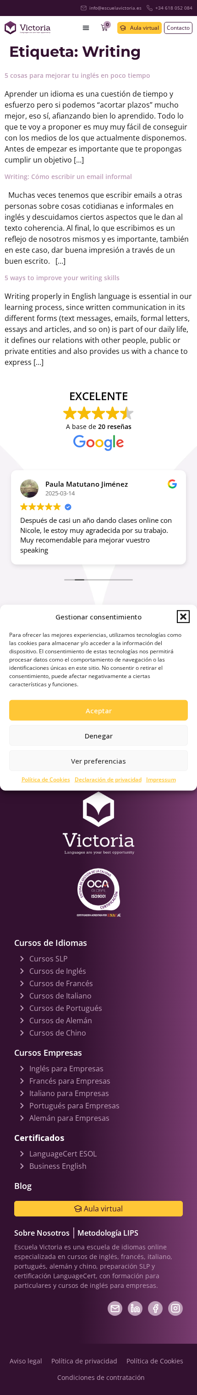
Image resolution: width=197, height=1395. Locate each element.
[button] (183, 616)
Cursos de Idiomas (50, 942)
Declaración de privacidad (108, 779)
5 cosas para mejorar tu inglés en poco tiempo (77, 75)
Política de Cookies (46, 779)
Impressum (161, 779)
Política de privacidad (84, 1361)
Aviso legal (26, 1361)
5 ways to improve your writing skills (62, 277)
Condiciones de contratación (101, 1377)
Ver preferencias (98, 760)
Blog (23, 1185)
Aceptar (99, 710)
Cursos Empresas (48, 1052)
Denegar (99, 735)
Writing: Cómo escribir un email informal (68, 176)
